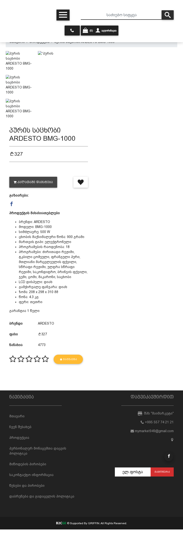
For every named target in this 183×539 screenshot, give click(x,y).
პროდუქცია (19, 438)
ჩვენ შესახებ (20, 427)
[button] (11, 204)
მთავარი (17, 416)
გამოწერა (162, 471)
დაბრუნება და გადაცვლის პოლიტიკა (41, 496)
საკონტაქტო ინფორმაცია (31, 475)
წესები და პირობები (27, 485)
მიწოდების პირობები (27, 464)
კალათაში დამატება (35, 182)
